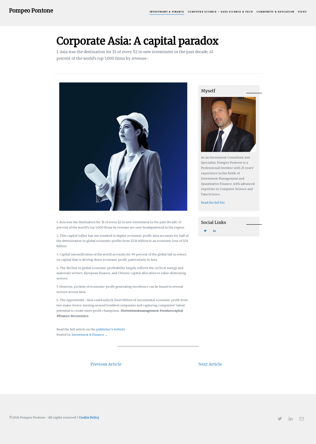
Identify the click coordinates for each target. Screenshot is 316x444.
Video (302, 11)
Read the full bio (213, 202)
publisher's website (110, 329)
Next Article (210, 364)
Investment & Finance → (90, 334)
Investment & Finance (167, 11)
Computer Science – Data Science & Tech (220, 11)
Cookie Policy (89, 417)
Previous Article (106, 364)
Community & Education (275, 11)
